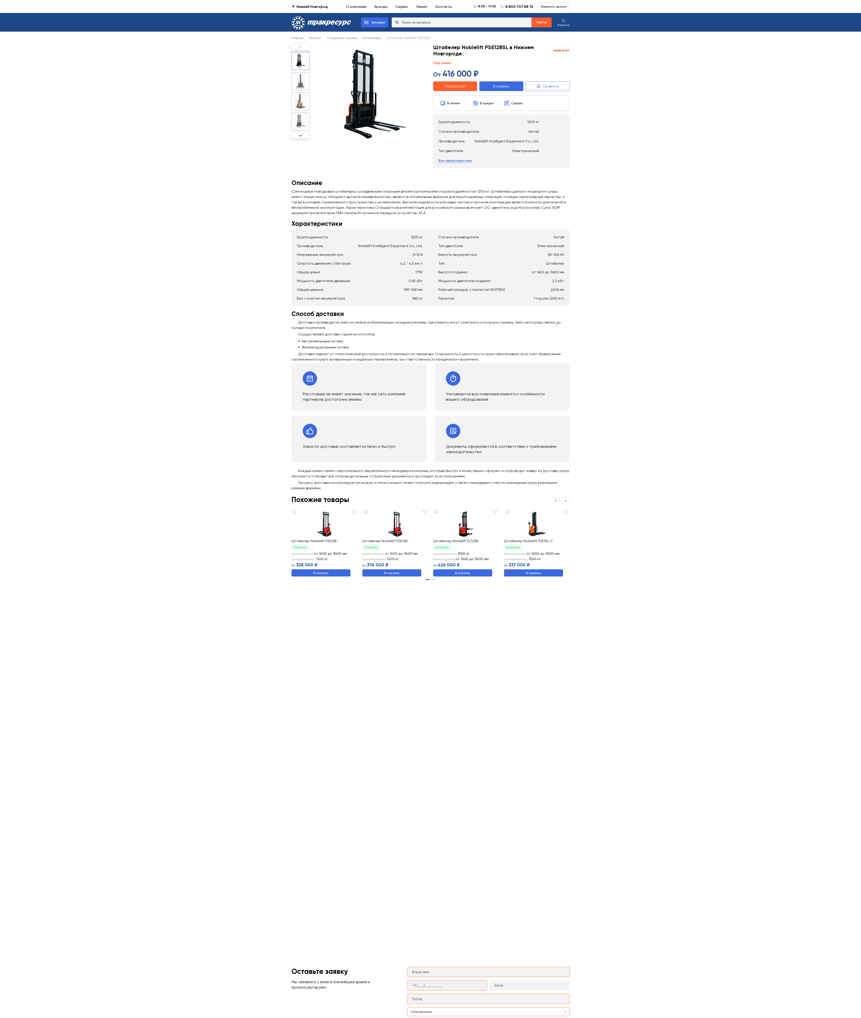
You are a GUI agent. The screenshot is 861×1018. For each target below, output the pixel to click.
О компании (356, 6)
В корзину (501, 86)
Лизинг (422, 6)
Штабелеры (372, 38)
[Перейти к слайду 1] (428, 579)
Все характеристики (455, 161)
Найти (541, 22)
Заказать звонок (554, 6)
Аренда (380, 6)
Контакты (443, 6)
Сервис (401, 6)
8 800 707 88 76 (519, 6)
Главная (297, 38)
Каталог (315, 38)
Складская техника (342, 38)
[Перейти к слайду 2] (433, 579)
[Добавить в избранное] (465, 54)
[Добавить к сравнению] (294, 512)
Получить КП (455, 86)
